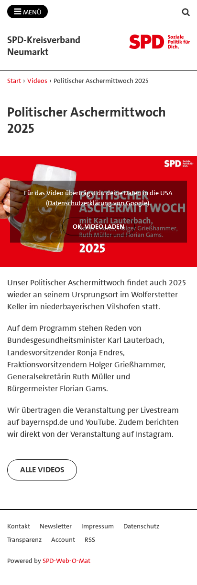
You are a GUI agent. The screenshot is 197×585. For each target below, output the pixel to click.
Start (14, 80)
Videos (37, 80)
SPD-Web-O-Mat (66, 560)
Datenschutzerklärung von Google (97, 203)
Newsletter (56, 526)
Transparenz (24, 539)
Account (63, 539)
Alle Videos (42, 469)
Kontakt (18, 526)
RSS (90, 539)
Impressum (97, 526)
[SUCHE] (186, 12)
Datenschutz (141, 526)
